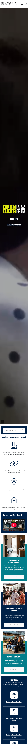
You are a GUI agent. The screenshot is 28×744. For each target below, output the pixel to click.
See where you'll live (14, 576)
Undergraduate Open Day (14, 702)
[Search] (23, 430)
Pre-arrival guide (14, 669)
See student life (14, 625)
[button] (22, 4)
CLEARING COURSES (14, 224)
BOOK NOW (14, 218)
